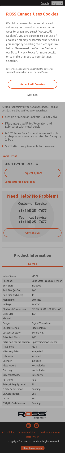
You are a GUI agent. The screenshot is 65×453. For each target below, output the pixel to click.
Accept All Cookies (32, 84)
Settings (32, 94)
